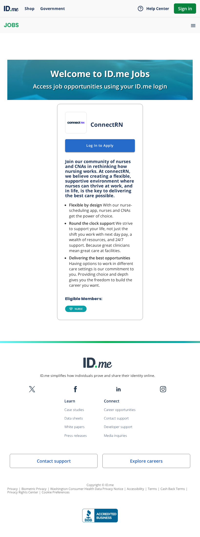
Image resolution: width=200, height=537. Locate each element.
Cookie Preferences (56, 492)
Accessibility (135, 489)
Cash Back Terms (172, 489)
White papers (74, 426)
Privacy (12, 489)
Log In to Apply (100, 145)
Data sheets (73, 418)
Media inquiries (115, 435)
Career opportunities (120, 409)
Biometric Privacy (34, 489)
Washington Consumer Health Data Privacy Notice (86, 489)
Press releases (75, 435)
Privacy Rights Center (22, 492)
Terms (152, 489)
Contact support (116, 418)
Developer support (118, 426)
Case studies (74, 409)
